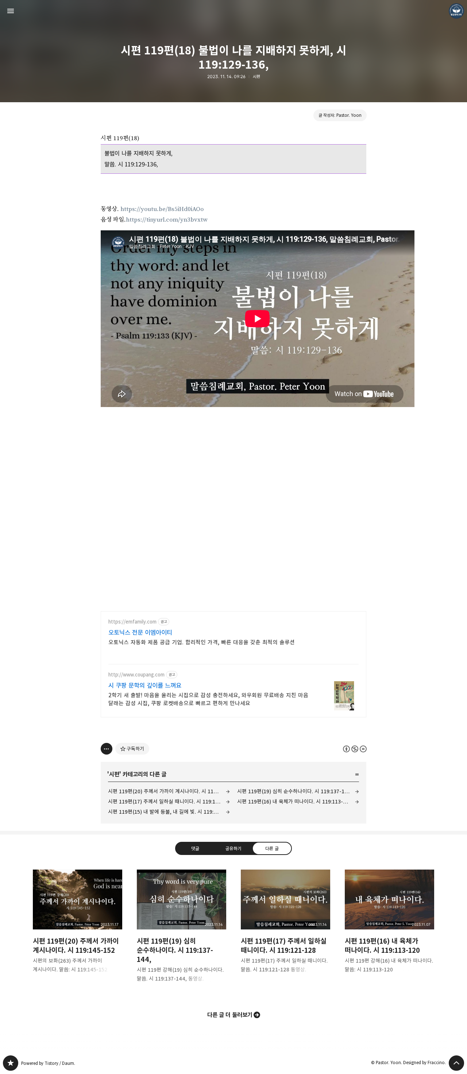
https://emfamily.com (132, 622)
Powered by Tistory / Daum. (48, 1063)
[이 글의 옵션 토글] (106, 749)
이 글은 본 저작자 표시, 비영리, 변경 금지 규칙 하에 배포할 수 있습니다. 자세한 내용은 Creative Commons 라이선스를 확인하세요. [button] (354, 749)
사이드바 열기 (10, 11)
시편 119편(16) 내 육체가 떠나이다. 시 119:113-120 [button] (389, 927)
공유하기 (233, 848)
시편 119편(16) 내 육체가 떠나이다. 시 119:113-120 (294, 801)
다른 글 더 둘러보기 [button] (229, 1015)
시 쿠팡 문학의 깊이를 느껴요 (144, 686)
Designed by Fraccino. (424, 1062)
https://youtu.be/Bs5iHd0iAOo (162, 209)
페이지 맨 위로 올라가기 (456, 1063)
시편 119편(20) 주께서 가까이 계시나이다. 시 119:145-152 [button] (78, 927)
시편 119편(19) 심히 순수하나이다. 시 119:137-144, (294, 791)
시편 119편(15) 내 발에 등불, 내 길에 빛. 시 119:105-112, (169, 811)
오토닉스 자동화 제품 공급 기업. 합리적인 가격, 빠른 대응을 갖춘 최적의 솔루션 (201, 642)
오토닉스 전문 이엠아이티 (140, 633)
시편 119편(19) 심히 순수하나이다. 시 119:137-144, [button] (182, 931)
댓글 (195, 848)
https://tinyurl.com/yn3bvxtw (167, 220)
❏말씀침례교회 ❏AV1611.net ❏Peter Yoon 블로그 (10, 1063)
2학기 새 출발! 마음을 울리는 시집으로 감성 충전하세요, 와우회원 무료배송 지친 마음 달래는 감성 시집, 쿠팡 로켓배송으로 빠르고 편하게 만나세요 (208, 699)
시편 (256, 76)
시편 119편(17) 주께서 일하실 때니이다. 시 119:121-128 (169, 801)
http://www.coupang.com (136, 675)
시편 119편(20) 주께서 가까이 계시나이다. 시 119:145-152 (169, 791)
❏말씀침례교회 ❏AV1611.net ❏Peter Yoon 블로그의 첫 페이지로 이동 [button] (233, 11)
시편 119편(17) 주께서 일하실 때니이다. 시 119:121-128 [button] (285, 927)
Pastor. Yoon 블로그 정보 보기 (456, 11)
